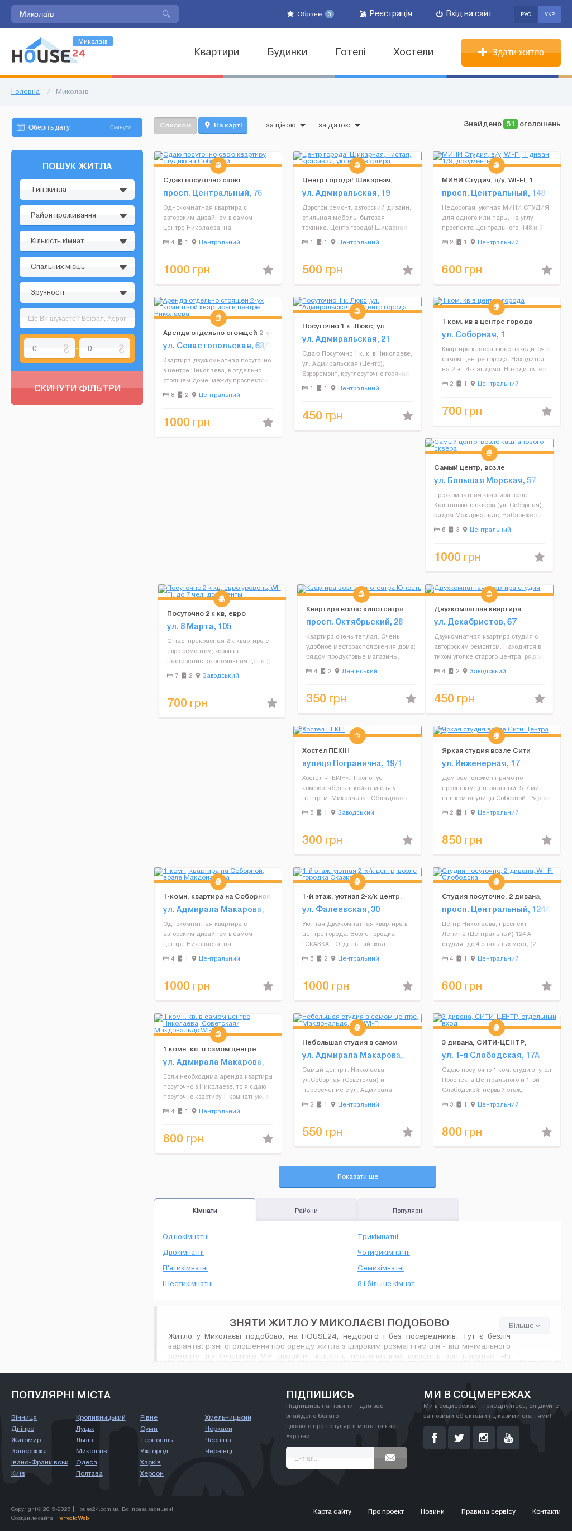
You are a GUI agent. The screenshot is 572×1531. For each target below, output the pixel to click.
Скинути (121, 127)
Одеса (86, 1462)
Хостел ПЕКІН (326, 750)
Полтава (89, 1473)
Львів (84, 1439)
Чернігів (218, 1439)
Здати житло (517, 52)
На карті (227, 125)
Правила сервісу (488, 1511)
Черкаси (218, 1428)
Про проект (386, 1511)
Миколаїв (91, 1451)
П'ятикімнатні (185, 1268)
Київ (18, 1473)
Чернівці (218, 1451)
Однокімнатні (186, 1236)
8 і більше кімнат (386, 1283)
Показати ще (357, 1176)
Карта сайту (332, 1511)
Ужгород (154, 1451)
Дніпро (22, 1428)
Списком (175, 125)
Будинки (287, 52)
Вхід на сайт (468, 13)
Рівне (149, 1417)
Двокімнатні (183, 1252)
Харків (150, 1462)
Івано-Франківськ (39, 1462)
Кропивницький (101, 1417)
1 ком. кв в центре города (487, 321)
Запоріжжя (29, 1451)
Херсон (152, 1473)
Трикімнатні (378, 1236)
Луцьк (85, 1428)
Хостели (413, 52)
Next (273, 158)
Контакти (546, 1511)
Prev (163, 158)
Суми (149, 1428)
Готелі (350, 52)
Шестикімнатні (188, 1283)
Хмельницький (228, 1417)
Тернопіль (156, 1439)
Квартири (216, 52)
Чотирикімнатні (384, 1252)
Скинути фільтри (77, 388)
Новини (433, 1511)
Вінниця (24, 1417)
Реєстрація (390, 13)
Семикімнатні (381, 1268)
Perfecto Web (73, 1517)
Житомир (26, 1439)
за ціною (281, 125)
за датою (334, 125)
